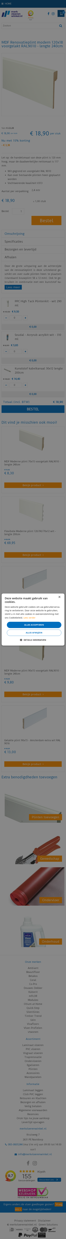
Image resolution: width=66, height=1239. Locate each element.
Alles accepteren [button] (34, 624)
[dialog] (33, 619)
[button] (33, 640)
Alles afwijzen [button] (34, 632)
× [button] (59, 597)
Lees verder (29, 617)
